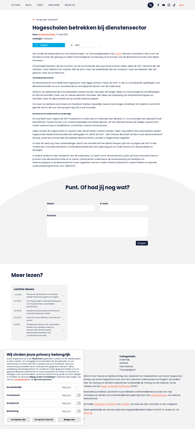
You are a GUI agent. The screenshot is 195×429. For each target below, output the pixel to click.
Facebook (112, 404)
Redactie (70, 5)
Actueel (15, 5)
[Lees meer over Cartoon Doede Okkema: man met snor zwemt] (39, 319)
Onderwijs (124, 359)
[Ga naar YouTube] (163, 5)
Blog (28, 5)
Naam (50, 203)
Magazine (54, 5)
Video (40, 5)
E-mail (104, 203)
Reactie (51, 215)
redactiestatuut (159, 395)
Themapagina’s (127, 369)
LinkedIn (125, 404)
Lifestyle (123, 363)
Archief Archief (46, 34)
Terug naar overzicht (47, 19)
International (126, 366)
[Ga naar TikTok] (174, 5)
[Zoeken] (150, 5)
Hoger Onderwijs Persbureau (115, 386)
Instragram (100, 404)
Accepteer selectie (43, 419)
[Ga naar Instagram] (169, 5)
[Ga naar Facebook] (158, 5)
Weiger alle (69, 419)
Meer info (66, 387)
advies (118, 53)
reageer (44, 45)
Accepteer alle (18, 419)
